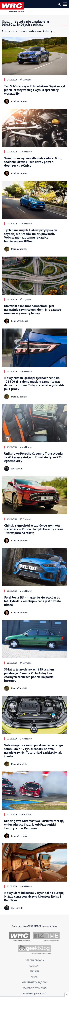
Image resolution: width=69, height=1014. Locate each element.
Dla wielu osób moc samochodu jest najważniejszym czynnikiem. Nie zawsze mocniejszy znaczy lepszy (32, 309)
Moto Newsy (26, 151)
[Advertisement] (34, 1005)
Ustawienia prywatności (34, 993)
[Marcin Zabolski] (6, 249)
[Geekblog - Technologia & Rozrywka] (34, 950)
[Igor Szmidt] (6, 468)
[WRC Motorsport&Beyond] (13, 10)
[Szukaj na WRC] (59, 4)
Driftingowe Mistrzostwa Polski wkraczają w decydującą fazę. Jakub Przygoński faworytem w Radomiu (34, 824)
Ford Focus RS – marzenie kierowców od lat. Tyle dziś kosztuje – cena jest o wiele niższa (32, 601)
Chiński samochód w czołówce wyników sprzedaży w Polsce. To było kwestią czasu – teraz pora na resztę (33, 529)
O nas (34, 976)
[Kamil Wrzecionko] (6, 101)
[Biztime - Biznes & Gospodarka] (46, 937)
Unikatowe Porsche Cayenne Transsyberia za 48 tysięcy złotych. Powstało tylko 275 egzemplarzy (33, 457)
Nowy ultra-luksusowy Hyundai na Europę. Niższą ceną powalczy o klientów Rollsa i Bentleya (34, 896)
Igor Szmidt (16, 468)
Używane (26, 79)
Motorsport (25, 814)
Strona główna (34, 960)
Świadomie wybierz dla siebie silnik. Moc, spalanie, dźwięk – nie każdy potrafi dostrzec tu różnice (33, 161)
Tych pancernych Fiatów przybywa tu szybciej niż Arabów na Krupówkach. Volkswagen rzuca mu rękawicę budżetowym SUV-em (30, 235)
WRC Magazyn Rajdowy (34, 982)
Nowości (26, 519)
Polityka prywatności (34, 987)
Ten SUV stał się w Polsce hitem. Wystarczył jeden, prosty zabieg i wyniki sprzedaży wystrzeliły (34, 89)
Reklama (34, 971)
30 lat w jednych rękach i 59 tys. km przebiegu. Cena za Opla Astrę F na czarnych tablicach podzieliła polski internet (29, 675)
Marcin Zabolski (19, 249)
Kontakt (34, 965)
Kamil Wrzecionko (19, 101)
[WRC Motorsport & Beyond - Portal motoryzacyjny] (19, 937)
